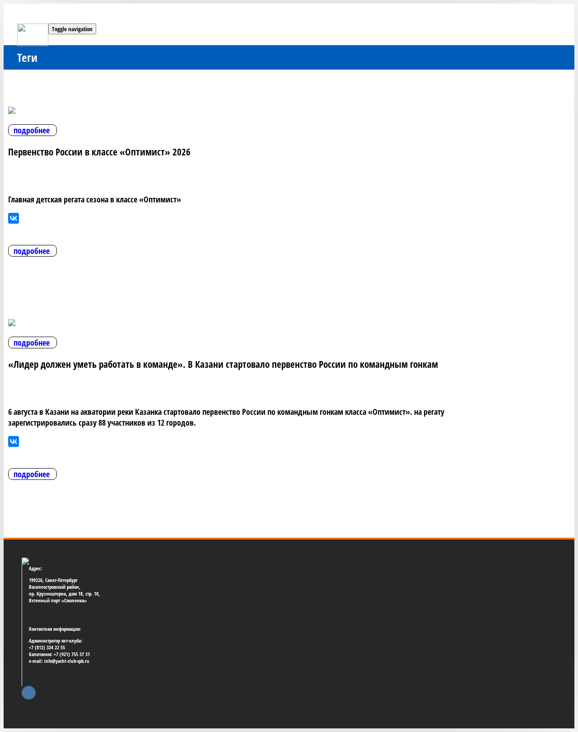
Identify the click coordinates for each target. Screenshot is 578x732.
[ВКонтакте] (13, 218)
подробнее (32, 130)
